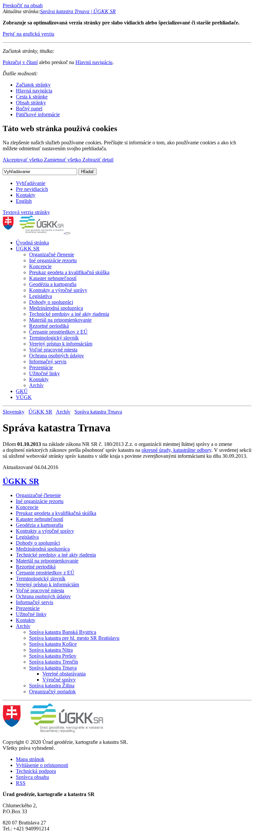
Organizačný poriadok (52, 691)
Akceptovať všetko (23, 160)
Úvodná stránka (32, 242)
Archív (36, 385)
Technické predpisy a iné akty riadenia (69, 314)
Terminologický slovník (54, 338)
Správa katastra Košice (53, 644)
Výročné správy (59, 679)
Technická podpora (36, 771)
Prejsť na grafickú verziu (28, 34)
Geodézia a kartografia (52, 284)
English (24, 201)
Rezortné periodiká (49, 326)
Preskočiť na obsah (23, 5)
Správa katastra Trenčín (53, 662)
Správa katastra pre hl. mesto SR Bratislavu (74, 638)
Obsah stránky (31, 102)
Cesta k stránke (32, 96)
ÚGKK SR (28, 248)
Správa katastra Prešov (52, 656)
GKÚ (22, 391)
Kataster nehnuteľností (52, 278)
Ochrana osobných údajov (56, 355)
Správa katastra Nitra (51, 650)
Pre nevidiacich (32, 189)
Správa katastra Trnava (98, 412)
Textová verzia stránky (26, 212)
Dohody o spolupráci (51, 302)
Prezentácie (41, 367)
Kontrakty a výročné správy (58, 290)
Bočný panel (29, 108)
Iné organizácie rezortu (53, 260)
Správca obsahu (32, 777)
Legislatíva (40, 296)
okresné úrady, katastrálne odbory (176, 450)
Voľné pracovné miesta (53, 349)
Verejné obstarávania (64, 673)
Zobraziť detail (97, 160)
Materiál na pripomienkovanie (60, 320)
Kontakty (25, 195)
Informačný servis (47, 361)
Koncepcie (40, 266)
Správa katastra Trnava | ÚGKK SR (78, 11)
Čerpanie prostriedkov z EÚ (58, 332)
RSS (20, 783)
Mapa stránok (30, 759)
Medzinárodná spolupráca (56, 308)
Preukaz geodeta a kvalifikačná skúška (69, 272)
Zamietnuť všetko (63, 160)
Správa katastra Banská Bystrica (62, 632)
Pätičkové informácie (38, 114)
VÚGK (24, 397)
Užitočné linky (44, 373)
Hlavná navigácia (34, 90)
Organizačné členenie (51, 254)
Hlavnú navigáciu (93, 62)
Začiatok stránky (33, 85)
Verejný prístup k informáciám (60, 343)
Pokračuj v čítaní (20, 62)
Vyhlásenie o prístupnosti (42, 765)
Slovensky (13, 412)
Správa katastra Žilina (51, 685)
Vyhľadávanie (30, 183)
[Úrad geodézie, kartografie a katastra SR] (34, 231)
